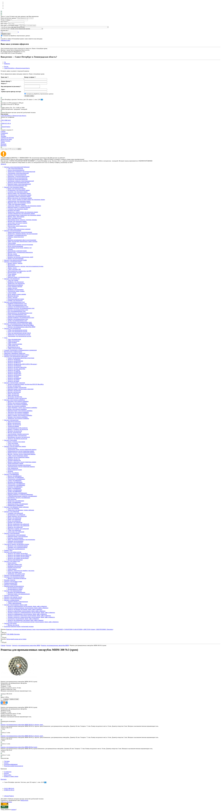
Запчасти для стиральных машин (14, 187)
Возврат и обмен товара (11, 776)
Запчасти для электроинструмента (14, 577)
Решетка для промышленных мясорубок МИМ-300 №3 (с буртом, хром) (22, 724)
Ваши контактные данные (9, 18)
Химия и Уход (8, 550)
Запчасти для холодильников (12, 230)
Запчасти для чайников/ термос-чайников (16, 507)
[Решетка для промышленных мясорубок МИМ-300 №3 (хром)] (19, 678)
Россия (6, 66)
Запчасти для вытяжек (10, 584)
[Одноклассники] (4, 703)
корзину (13, 809)
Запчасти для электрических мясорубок (15, 356)
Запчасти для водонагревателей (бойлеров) (17, 167)
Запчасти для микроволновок (12, 261)
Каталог (6, 773)
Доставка (7, 761)
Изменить (7, 63)
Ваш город (4, 23)
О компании (7, 771)
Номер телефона (6, 20)
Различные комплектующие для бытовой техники (19, 626)
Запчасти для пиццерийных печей (14, 575)
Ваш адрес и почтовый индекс (10, 25)
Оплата (6, 762)
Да (5, 62)
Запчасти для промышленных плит (14, 302)
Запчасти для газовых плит (12, 561)
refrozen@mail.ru (5, 126)
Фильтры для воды (9, 580)
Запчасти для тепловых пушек (13, 581)
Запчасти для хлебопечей (11, 511)
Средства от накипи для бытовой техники (16, 544)
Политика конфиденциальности (13, 766)
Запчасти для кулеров (10, 440)
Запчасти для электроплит (12, 278)
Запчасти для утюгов (10, 623)
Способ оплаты (5, 28)
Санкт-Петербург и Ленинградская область (17, 68)
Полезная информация (10, 764)
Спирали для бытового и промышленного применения (20, 350)
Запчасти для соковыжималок (13, 590)
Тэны (5, 337)
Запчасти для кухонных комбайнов (14, 400)
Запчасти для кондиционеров (12, 598)
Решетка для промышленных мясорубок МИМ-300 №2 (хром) (19, 747)
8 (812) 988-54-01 (6, 120)
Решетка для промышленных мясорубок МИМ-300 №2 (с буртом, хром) (22, 736)
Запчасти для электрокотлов (12, 328)
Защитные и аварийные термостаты (14, 353)
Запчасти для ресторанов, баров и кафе (15, 604)
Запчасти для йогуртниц (11, 595)
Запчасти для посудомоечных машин (15, 446)
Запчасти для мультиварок (12, 533)
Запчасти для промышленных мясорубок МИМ (18, 323)
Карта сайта (7, 775)
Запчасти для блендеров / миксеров (14, 382)
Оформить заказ (5, 33)
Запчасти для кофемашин (11, 474)
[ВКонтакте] (2, 703)
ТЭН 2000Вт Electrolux (13, 634)
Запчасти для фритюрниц (11, 600)
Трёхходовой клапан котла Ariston (16, 639)
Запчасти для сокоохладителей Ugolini (15, 260)
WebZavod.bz (24, 800)
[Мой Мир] (7, 703)
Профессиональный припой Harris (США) (16, 355)
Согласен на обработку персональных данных (16, 35)
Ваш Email (4, 21)
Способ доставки (6, 27)
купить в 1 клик (14, 699)
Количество (5, 30)
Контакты (3, 779)
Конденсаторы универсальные (13, 351)
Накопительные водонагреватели (14, 586)
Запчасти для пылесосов (11, 420)
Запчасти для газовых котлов (12, 552)
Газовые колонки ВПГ (10, 583)
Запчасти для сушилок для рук (13, 597)
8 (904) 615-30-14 (6, 123)
